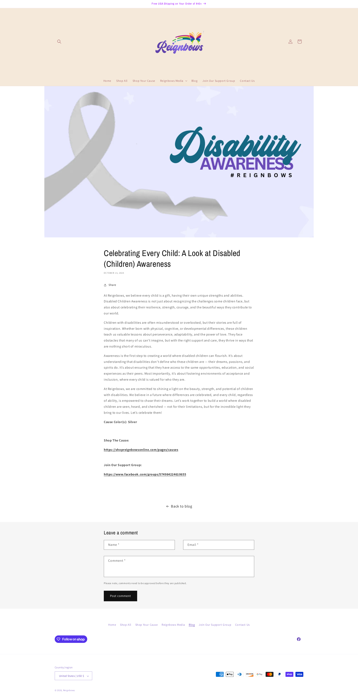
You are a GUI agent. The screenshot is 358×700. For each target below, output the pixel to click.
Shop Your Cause (146, 625)
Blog (192, 625)
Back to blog (181, 506)
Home (112, 625)
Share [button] (112, 285)
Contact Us (242, 625)
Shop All (125, 625)
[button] (59, 41)
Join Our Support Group (215, 625)
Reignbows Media (173, 625)
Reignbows (69, 690)
